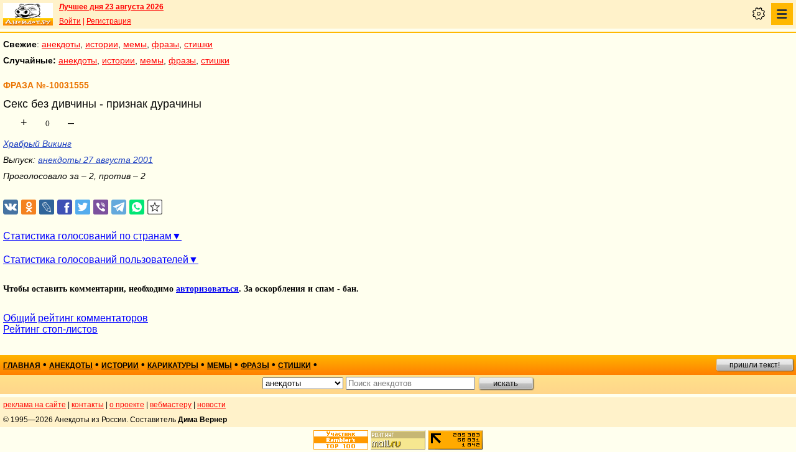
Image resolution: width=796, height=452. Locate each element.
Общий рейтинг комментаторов (75, 318)
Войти (70, 21)
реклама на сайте (34, 404)
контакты (88, 404)
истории (101, 44)
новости (211, 404)
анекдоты (61, 44)
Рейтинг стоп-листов (50, 329)
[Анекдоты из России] (28, 14)
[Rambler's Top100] (340, 440)
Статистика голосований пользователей (95, 259)
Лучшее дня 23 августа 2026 (111, 6)
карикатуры (172, 365)
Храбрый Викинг (37, 144)
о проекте (126, 404)
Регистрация (108, 21)
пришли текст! (754, 365)
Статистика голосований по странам (87, 236)
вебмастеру (171, 404)
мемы (135, 44)
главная (21, 365)
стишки (198, 44)
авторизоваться (207, 288)
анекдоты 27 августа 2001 (95, 160)
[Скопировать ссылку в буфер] (155, 207)
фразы (165, 44)
